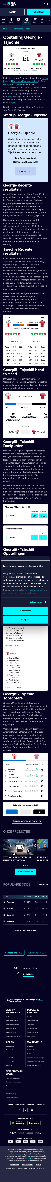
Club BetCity (31, 1046)
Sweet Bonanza (31, 1017)
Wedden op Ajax (11, 1028)
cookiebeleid (36, 590)
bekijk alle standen (25, 930)
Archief (38, 1165)
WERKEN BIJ (40, 1105)
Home (5, 29)
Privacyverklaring (27, 1165)
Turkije (10, 96)
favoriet (27, 209)
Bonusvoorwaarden (12, 1086)
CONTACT (10, 1105)
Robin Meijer (28, 974)
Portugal (11, 102)
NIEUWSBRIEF (20, 1105)
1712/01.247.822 (29, 1158)
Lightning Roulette (32, 1028)
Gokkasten (9, 1065)
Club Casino (31, 1054)
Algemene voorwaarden (13, 1078)
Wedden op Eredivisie (12, 1025)
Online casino (10, 1046)
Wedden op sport (11, 1017)
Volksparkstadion (11, 87)
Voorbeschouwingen (21, 29)
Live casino (9, 1054)
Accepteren (25, 610)
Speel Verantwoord (11, 1090)
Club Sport (30, 1050)
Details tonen (36, 602)
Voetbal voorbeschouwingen (35, 1058)
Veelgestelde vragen (12, 1098)
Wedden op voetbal (12, 1021)
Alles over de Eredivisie (34, 1065)
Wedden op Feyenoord (13, 1036)
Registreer (38, 11)
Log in (12, 11)
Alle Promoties (25, 872)
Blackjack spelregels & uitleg (35, 1062)
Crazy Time (30, 1025)
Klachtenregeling (11, 1094)
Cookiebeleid (14, 1165)
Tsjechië (18, 84)
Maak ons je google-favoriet (28, 821)
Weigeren (25, 619)
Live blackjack (10, 1062)
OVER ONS (30, 1105)
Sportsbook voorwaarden (13, 1082)
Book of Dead (31, 1036)
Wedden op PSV (11, 1032)
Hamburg (27, 87)
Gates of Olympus (32, 1021)
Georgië (7, 84)
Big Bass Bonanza (32, 1032)
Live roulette (9, 1058)
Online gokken (10, 1050)
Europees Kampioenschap (25, 81)
